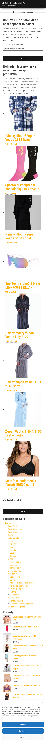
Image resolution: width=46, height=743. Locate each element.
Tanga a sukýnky (16, 556)
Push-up (13, 592)
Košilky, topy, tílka (14, 571)
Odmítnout (23, 731)
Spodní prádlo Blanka (13, 2)
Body (12, 541)
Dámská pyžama (14, 526)
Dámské (8, 523)
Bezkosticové (15, 577)
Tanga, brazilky (15, 568)
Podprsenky (12, 574)
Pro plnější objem (16, 589)
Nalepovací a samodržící (19, 586)
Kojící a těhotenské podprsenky (22, 583)
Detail (15, 144)
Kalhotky (11, 559)
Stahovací (14, 565)
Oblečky (13, 550)
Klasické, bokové (16, 562)
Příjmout (23, 725)
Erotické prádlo (13, 538)
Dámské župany (14, 532)
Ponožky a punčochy (15, 598)
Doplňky (11, 535)
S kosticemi (14, 595)
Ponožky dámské (16, 601)
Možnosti (23, 737)
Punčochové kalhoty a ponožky (21, 604)
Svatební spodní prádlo (16, 607)
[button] (42, 703)
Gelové (12, 580)
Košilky (12, 547)
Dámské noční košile (15, 529)
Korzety (13, 544)
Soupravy (13, 553)
